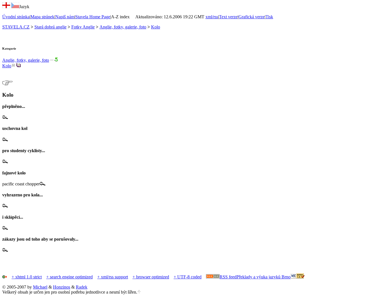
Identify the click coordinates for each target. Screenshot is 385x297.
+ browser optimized (150, 276)
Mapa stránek (42, 16)
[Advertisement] (68, 255)
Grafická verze (251, 16)
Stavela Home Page (92, 16)
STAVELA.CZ (16, 27)
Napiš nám (64, 16)
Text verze (228, 16)
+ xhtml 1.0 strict (27, 276)
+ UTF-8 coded (188, 276)
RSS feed (228, 276)
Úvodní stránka (16, 16)
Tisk (269, 16)
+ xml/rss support (112, 276)
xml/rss (211, 16)
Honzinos (61, 287)
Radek (81, 287)
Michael (40, 287)
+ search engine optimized (69, 276)
